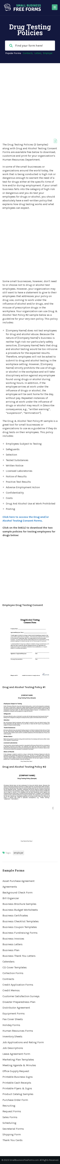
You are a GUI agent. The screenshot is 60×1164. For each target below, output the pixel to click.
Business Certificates (15, 915)
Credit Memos (11, 990)
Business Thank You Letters (19, 955)
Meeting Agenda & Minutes (19, 1065)
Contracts (28, 53)
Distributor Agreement (16, 1007)
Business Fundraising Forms (20, 932)
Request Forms (11, 1111)
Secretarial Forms (13, 1128)
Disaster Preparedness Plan (18, 1002)
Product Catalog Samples (17, 1094)
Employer (47, 53)
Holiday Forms (11, 1025)
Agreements (9, 886)
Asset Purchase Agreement (18, 881)
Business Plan (10, 950)
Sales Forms (9, 1117)
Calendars (8, 961)
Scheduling (9, 1122)
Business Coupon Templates (19, 927)
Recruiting (8, 1105)
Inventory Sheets (12, 1036)
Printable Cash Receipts (16, 1082)
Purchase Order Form (15, 1100)
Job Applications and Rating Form (23, 1042)
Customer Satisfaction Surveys (21, 996)
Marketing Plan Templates (18, 1059)
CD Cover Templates (14, 967)
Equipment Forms (13, 1013)
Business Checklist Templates (20, 921)
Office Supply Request (15, 1071)
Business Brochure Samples (19, 904)
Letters (37, 53)
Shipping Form (11, 1134)
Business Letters (12, 944)
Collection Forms (12, 973)
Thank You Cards (12, 1140)
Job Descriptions (12, 1048)
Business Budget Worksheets (20, 909)
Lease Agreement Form (16, 1053)
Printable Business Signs (17, 1076)
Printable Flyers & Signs (17, 1088)
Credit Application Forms (17, 984)
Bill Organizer (10, 898)
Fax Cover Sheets (12, 1019)
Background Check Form (17, 892)
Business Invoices (13, 938)
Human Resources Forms (17, 1030)
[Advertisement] (30, 95)
